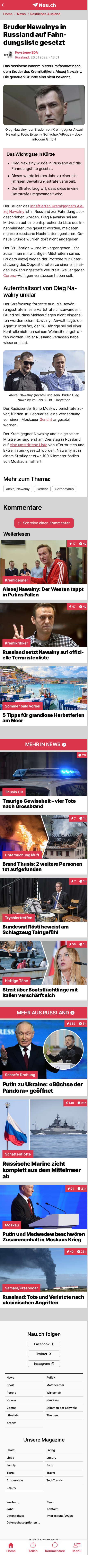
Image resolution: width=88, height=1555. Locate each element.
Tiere (10, 1472)
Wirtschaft (53, 1392)
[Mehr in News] (44, 744)
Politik (50, 1377)
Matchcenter (55, 1385)
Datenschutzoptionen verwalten (25, 1522)
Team (50, 1502)
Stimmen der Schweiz (61, 1407)
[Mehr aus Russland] (44, 1012)
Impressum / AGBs (60, 1515)
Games (11, 1407)
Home (7, 14)
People (11, 1392)
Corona (9, 275)
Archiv (11, 1423)
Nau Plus (52, 1400)
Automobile (15, 1480)
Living (50, 1450)
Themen (52, 1415)
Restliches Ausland (45, 14)
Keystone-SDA (26, 52)
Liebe (10, 1457)
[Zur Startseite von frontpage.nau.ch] (44, 5)
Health (11, 1450)
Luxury (51, 1457)
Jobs (10, 1509)
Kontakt (52, 1509)
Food (49, 1465)
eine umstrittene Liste (28, 445)
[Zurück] (2, 5)
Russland (22, 57)
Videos (11, 1400)
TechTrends (54, 1480)
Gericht (45, 419)
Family (11, 1465)
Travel (50, 1472)
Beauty (11, 1488)
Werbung (13, 1502)
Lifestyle (12, 1415)
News (21, 14)
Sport (10, 1385)
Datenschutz (15, 1515)
